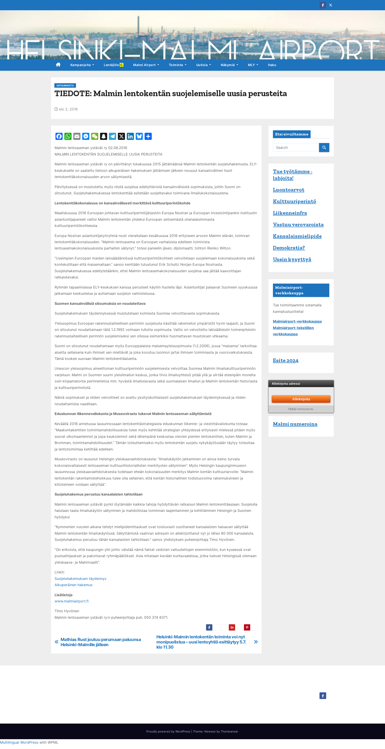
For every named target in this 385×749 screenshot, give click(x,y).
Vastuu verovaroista (298, 224)
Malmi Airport (144, 65)
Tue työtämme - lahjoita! (292, 174)
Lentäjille (113, 65)
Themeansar (229, 731)
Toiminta (176, 65)
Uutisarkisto (65, 85)
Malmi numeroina (295, 424)
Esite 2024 (286, 360)
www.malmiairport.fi (72, 601)
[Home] (58, 65)
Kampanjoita (81, 65)
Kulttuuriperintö (294, 201)
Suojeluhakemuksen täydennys (80, 578)
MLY (252, 65)
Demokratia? (289, 247)
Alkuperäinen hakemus (73, 585)
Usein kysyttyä (292, 259)
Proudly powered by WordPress (168, 731)
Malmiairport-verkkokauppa (297, 321)
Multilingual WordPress (19, 742)
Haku (272, 65)
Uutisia (202, 65)
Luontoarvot (288, 189)
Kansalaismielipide (297, 236)
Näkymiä (228, 65)
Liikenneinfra (290, 213)
